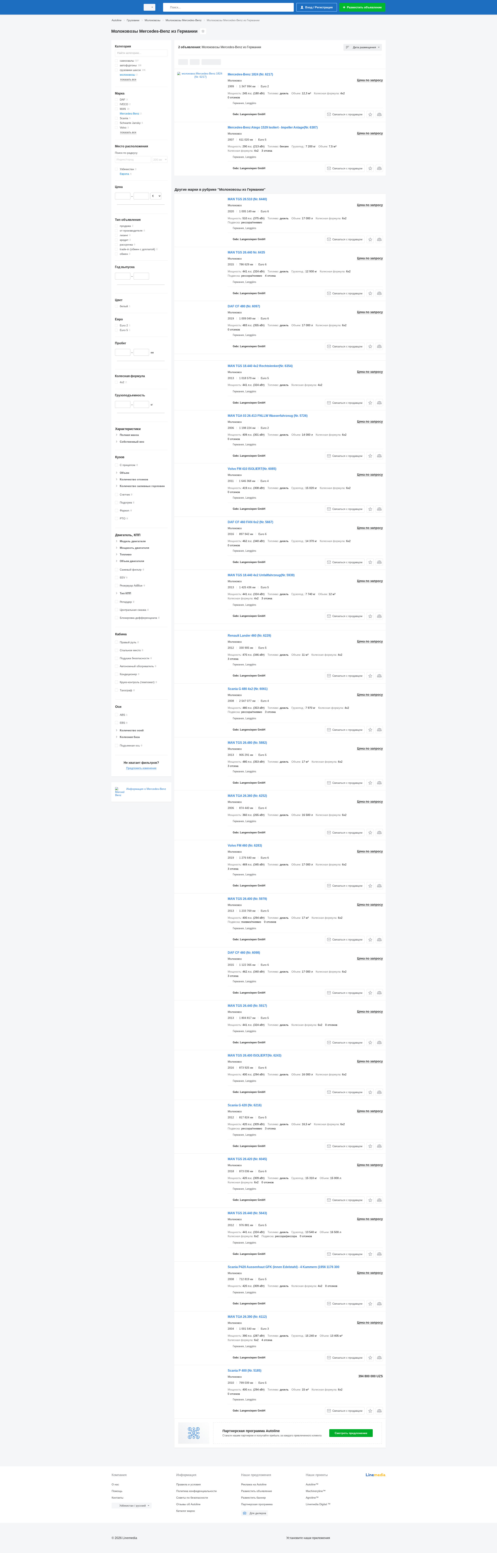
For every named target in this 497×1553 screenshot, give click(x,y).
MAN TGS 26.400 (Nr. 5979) (247, 898)
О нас (115, 1484)
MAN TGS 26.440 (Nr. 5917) (247, 1005)
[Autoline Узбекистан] (125, 7)
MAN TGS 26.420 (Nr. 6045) (247, 1159)
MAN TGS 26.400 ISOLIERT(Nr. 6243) (254, 1055)
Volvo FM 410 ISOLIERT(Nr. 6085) (252, 468)
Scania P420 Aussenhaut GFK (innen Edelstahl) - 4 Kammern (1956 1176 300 (283, 1267)
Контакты (117, 1497)
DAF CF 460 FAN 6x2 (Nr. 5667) (250, 522)
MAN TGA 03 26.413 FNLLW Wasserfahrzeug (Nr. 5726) (268, 415)
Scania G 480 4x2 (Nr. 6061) (248, 688)
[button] (370, 114)
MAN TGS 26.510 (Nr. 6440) (247, 199)
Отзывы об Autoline (188, 1504)
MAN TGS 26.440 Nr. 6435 (246, 252)
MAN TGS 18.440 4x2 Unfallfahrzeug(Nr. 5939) (261, 575)
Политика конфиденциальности (196, 1491)
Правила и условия (188, 1484)
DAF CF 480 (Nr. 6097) (244, 306)
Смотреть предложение (351, 1433)
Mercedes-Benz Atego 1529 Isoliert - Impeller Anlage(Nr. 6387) (273, 127)
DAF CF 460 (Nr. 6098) (244, 952)
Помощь (117, 1491)
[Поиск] (166, 7)
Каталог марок (185, 1510)
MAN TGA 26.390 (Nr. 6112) (247, 1316)
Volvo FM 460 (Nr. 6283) (245, 845)
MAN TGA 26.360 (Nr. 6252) (247, 795)
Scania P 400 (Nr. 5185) (244, 1370)
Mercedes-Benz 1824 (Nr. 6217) (250, 74)
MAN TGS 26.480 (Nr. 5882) (247, 742)
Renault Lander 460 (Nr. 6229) (249, 635)
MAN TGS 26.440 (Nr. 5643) (247, 1213)
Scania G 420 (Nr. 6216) (245, 1105)
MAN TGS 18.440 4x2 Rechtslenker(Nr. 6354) (260, 366)
